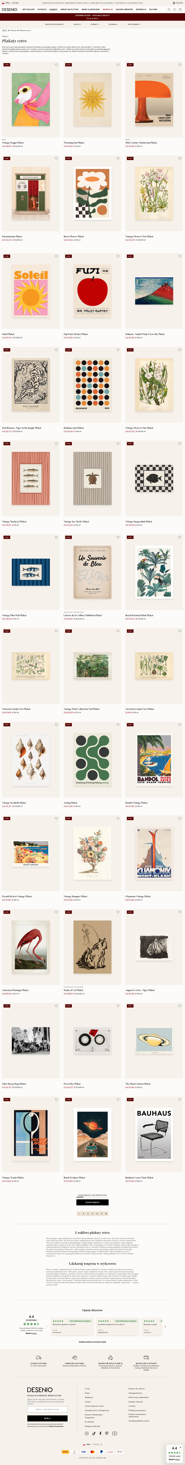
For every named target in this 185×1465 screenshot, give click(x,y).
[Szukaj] (169, 9)
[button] (174, 1454)
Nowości (42, 9)
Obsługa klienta (135, 1393)
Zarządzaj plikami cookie (139, 1421)
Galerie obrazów (124, 9)
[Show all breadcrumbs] (4, 30)
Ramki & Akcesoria (91, 9)
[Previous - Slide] (48, 1327)
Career (88, 1402)
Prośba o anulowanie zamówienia (137, 1415)
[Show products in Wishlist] (174, 10)
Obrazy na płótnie (69, 9)
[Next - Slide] (165, 1327)
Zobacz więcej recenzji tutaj (92, 1342)
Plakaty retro (25, 30)
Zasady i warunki (136, 1402)
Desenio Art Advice (137, 1389)
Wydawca (89, 1397)
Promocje (108, 9)
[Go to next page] (106, 1213)
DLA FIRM (153, 9)
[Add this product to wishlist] (56, 65)
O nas (87, 1389)
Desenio (99, 1458)
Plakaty (53, 9)
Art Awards (89, 1422)
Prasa (87, 1393)
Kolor (76, 24)
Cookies (132, 1406)
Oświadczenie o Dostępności (97, 1410)
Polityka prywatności (137, 1410)
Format (94, 24)
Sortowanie (133, 24)
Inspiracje (141, 9)
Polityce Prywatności (55, 1426)
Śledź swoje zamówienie (139, 1397)
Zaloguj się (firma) (92, 1426)
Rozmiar (112, 24)
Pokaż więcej (93, 1202)
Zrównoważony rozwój (94, 1406)
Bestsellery (29, 9)
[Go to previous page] (79, 1213)
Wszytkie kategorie (53, 24)
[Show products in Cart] (180, 10)
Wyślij (47, 1418)
